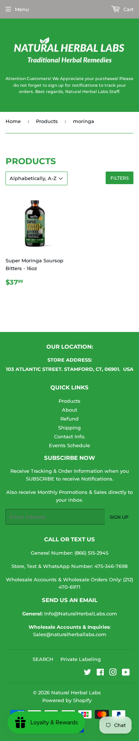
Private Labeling (80, 659)
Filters (119, 178)
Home (13, 121)
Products (47, 121)
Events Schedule (69, 445)
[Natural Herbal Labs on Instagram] (113, 673)
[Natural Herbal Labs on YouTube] (126, 673)
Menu (22, 9)
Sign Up (119, 517)
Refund (69, 419)
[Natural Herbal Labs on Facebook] (100, 673)
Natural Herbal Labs (76, 692)
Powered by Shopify (67, 700)
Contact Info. (69, 436)
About (69, 410)
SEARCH (43, 659)
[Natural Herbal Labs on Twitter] (87, 673)
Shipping (69, 428)
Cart (127, 9)
